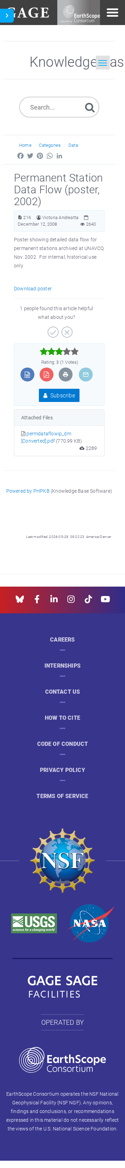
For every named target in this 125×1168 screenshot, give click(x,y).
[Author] (38, 217)
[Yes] (52, 329)
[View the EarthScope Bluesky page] (20, 601)
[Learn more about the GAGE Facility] (27, 11)
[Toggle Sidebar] (7, 16)
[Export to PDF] (46, 374)
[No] (66, 329)
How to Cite (62, 718)
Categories (50, 145)
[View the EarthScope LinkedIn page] (54, 601)
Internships (62, 665)
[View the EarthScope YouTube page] (105, 601)
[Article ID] (20, 217)
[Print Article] (65, 374)
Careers (62, 639)
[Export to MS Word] (27, 374)
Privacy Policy (62, 770)
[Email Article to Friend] (86, 374)
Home (25, 145)
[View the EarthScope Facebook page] (37, 601)
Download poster (33, 288)
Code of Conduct (62, 744)
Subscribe (62, 395)
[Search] (90, 107)
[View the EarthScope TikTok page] (88, 601)
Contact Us (62, 691)
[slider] (59, 351)
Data (73, 145)
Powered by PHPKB (28, 491)
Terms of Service (62, 796)
